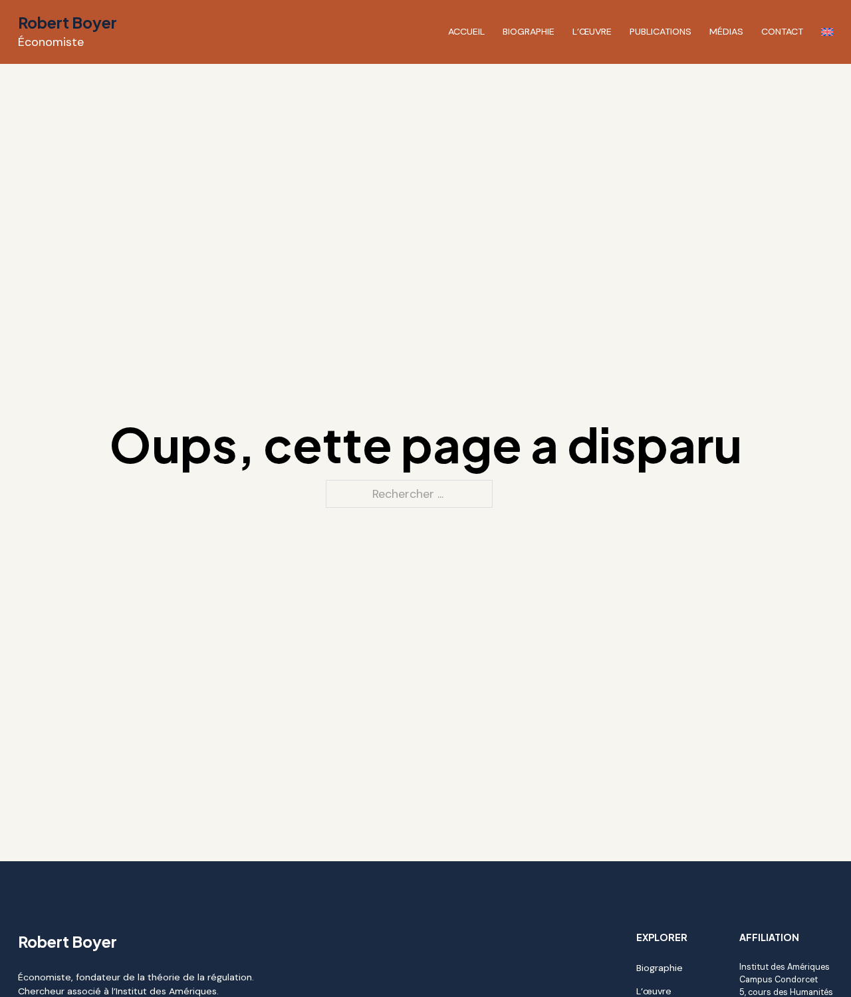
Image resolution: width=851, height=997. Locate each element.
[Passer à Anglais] (827, 32)
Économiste (51, 42)
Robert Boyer (67, 22)
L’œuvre (592, 31)
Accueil (466, 31)
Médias (726, 31)
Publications (660, 31)
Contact (782, 31)
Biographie (528, 31)
